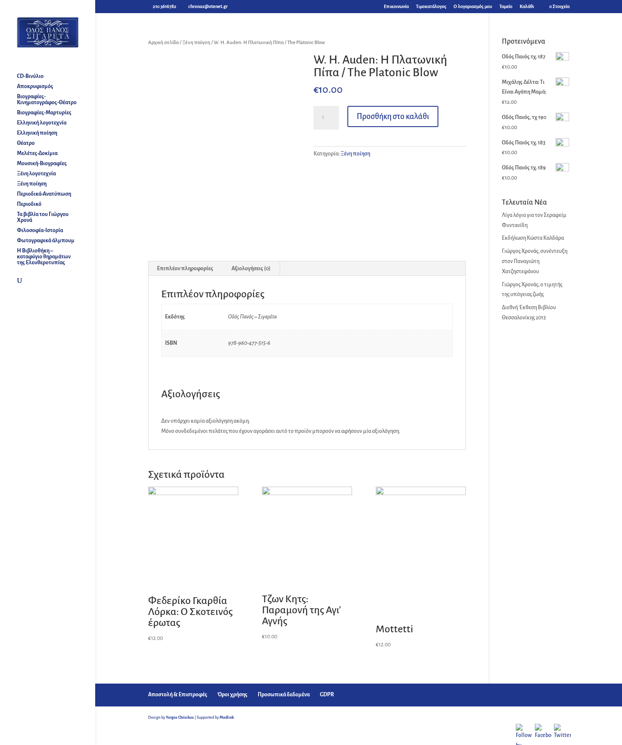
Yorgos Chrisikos (180, 717)
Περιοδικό (29, 204)
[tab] (185, 268)
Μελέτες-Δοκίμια (37, 153)
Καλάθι (527, 6)
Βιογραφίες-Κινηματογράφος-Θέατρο (47, 99)
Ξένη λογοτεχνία (36, 174)
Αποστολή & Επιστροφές (177, 695)
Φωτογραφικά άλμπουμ (45, 241)
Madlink (227, 717)
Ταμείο (505, 6)
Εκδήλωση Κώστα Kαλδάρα (533, 238)
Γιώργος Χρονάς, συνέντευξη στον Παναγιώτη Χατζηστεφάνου (534, 261)
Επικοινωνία (396, 6)
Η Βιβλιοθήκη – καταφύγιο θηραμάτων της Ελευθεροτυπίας (44, 257)
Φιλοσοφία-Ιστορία (40, 230)
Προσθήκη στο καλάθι (393, 116)
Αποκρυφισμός (35, 86)
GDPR (327, 695)
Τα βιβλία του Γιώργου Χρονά (43, 217)
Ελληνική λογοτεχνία (41, 123)
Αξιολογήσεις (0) (250, 268)
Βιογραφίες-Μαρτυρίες (44, 113)
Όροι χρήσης (232, 695)
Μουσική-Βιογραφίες (42, 163)
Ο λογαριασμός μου (473, 6)
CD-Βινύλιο (30, 76)
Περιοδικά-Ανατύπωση (44, 194)
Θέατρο (26, 143)
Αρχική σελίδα (163, 42)
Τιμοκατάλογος (431, 6)
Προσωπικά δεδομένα (284, 695)
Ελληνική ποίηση (37, 133)
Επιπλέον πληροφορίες (185, 268)
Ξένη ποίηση (32, 184)
